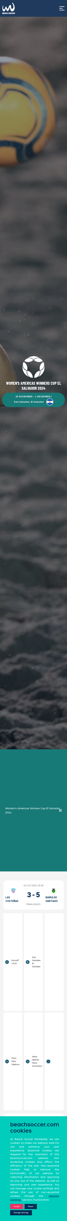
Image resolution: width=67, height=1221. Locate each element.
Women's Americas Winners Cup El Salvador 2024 (32, 810)
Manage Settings (21, 1212)
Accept (17, 1206)
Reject (31, 1206)
